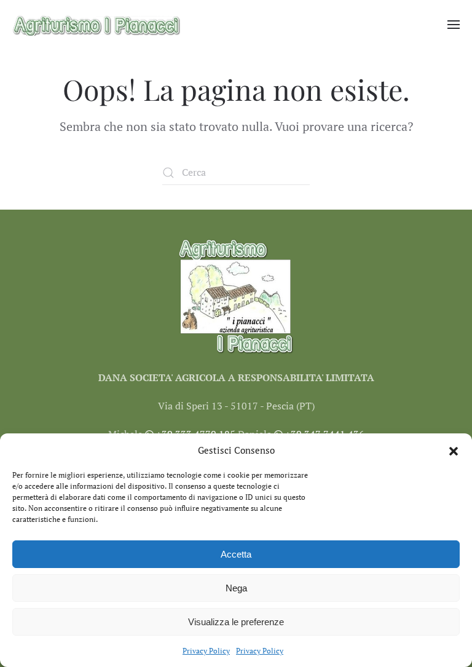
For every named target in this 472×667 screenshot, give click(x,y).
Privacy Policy (206, 650)
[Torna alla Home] (96, 24)
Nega (236, 588)
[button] (453, 450)
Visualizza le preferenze (236, 622)
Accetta (236, 554)
